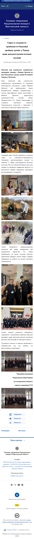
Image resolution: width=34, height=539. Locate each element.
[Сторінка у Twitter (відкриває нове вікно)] (15, 485)
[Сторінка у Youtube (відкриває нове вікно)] (19, 485)
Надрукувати (17, 414)
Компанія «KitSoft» (12, 530)
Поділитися (17, 418)
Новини (6, 38)
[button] (17, 440)
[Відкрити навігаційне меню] (7, 6)
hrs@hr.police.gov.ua (17, 476)
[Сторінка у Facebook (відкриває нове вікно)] (12, 485)
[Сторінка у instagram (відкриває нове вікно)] (22, 485)
